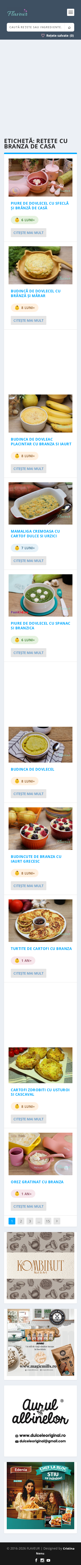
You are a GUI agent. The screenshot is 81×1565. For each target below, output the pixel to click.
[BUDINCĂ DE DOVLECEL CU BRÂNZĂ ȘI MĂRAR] (40, 265)
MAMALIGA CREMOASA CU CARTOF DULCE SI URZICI (35, 533)
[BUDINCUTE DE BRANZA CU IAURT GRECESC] (40, 828)
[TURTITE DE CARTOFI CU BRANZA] (40, 920)
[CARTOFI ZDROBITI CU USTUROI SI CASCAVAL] (40, 1065)
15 (48, 1221)
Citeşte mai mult (28, 232)
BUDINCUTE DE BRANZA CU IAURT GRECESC (36, 859)
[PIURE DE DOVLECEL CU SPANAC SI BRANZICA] (40, 595)
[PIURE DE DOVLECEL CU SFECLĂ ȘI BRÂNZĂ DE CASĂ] (40, 178)
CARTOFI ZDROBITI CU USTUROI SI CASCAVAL (40, 1092)
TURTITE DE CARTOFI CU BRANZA (41, 948)
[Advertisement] (40, 89)
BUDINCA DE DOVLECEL (32, 769)
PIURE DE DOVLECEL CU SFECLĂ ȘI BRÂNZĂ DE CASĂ (40, 205)
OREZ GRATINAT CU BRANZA (37, 1181)
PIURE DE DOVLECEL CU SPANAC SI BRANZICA (40, 625)
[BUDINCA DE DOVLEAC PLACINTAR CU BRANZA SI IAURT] (40, 413)
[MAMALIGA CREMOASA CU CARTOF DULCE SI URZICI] (40, 503)
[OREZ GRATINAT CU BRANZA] (40, 1154)
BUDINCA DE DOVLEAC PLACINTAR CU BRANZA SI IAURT (41, 441)
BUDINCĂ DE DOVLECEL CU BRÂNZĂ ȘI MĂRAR (36, 293)
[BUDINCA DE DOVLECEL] (40, 745)
